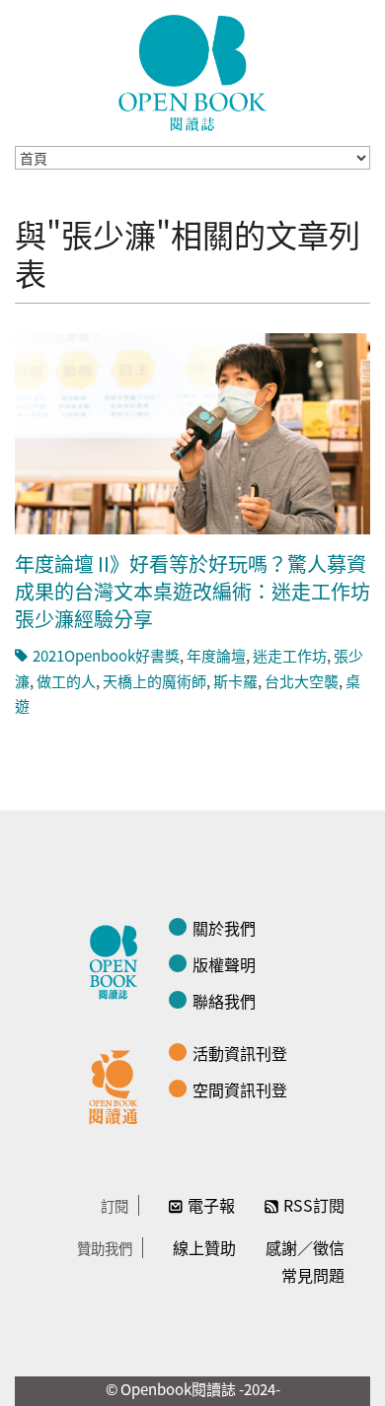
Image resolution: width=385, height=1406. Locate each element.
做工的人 (66, 680)
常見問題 (313, 1275)
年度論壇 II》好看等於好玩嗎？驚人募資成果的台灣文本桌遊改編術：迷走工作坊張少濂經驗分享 (192, 591)
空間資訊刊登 (239, 1089)
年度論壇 (216, 655)
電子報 (211, 1205)
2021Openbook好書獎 (106, 655)
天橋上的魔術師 (154, 680)
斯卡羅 (235, 680)
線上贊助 (204, 1247)
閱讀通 (118, 1084)
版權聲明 (224, 964)
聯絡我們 (224, 1001)
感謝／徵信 (305, 1247)
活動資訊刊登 (239, 1053)
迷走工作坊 (290, 655)
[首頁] (192, 73)
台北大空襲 (302, 680)
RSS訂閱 (314, 1205)
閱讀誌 (118, 959)
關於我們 (224, 928)
